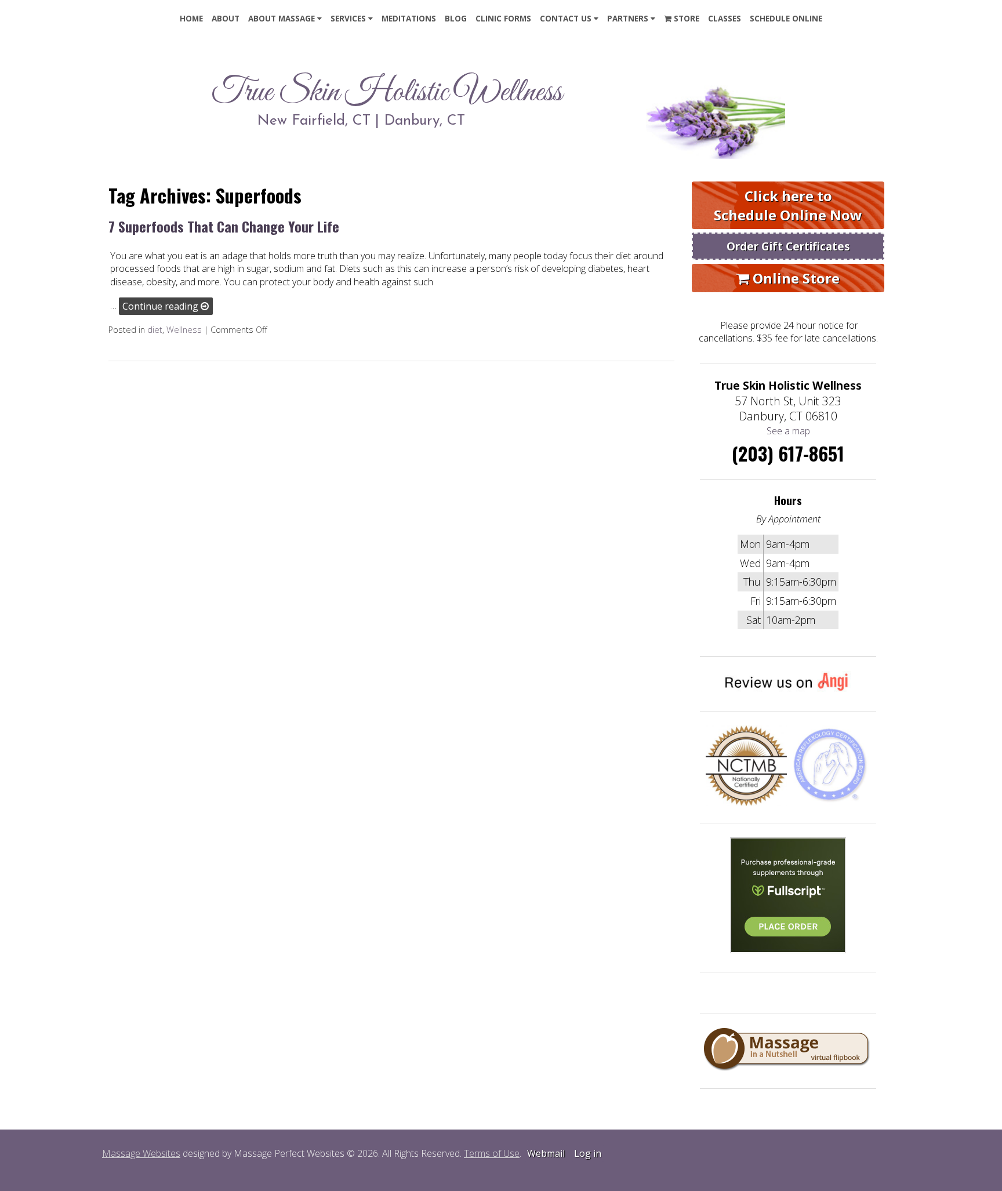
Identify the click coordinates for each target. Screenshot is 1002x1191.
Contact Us (565, 18)
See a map (788, 430)
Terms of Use (492, 1153)
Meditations (409, 18)
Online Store (794, 278)
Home (191, 18)
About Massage (281, 18)
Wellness (184, 329)
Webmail (546, 1153)
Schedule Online (786, 18)
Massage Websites (141, 1153)
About (225, 18)
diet (154, 329)
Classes (724, 18)
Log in (587, 1153)
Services (348, 18)
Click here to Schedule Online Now (788, 205)
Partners (627, 18)
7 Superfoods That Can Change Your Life (223, 226)
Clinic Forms (503, 18)
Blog (456, 18)
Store (685, 18)
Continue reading (161, 306)
